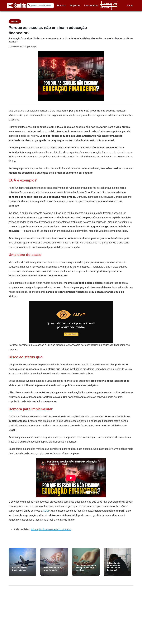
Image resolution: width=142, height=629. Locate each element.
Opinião (14, 21)
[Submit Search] (29, 5)
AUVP (46, 510)
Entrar (130, 5)
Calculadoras (91, 5)
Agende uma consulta (108, 5)
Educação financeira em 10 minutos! (51, 529)
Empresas (75, 5)
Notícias (61, 5)
